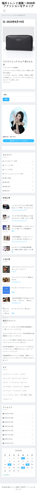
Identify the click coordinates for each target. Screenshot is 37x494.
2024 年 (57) (8, 422)
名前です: (6, 137)
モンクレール (16, 378)
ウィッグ (8, 165)
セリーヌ (23, 382)
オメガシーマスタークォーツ (22, 288)
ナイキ (15, 374)
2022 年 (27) (8, 430)
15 (9, 464)
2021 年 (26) (8, 435)
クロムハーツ (7, 399)
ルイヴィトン (7, 374)
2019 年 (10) (8, 443)
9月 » (8, 475)
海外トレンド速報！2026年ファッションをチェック (18, 4)
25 (23, 468)
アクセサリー (10, 161)
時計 (7, 178)
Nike (30, 395)
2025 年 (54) (8, 418)
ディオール (17, 391)
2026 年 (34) (8, 413)
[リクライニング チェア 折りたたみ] (18, 58)
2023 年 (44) (8, 426)
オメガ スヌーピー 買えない (21, 309)
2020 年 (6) (8, 439)
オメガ (5, 382)
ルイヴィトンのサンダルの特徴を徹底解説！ (18, 327)
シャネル (22, 374)
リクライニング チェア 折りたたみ (18, 63)
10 (13, 67)
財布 (7, 186)
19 (27, 464)
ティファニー (7, 391)
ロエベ (17, 395)
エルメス (25, 378)
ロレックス (6, 378)
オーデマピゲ (7, 386)
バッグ (8, 169)
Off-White (24, 395)
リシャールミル (8, 395)
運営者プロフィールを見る (18, 141)
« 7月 (4, 475)
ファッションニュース (13, 174)
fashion (26, 386)
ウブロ (24, 391)
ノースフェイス (14, 382)
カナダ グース (17, 386)
